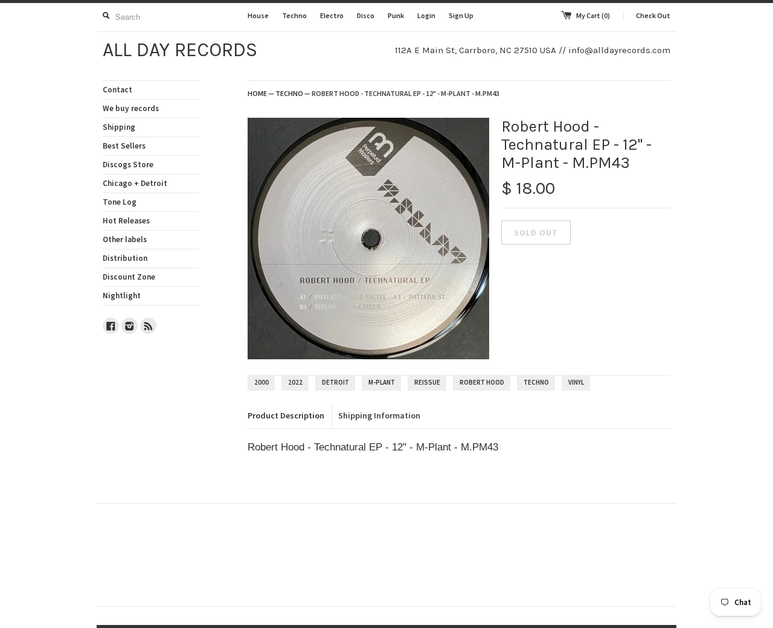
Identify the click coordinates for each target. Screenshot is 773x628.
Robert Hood (482, 382)
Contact (117, 90)
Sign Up (461, 15)
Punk (396, 15)
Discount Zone (129, 277)
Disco (365, 15)
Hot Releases (126, 221)
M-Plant (381, 382)
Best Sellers (124, 146)
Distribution (125, 258)
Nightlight (122, 295)
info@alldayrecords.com (619, 50)
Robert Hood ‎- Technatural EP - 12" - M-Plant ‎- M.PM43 (405, 93)
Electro (332, 15)
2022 (295, 382)
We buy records (131, 108)
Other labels (125, 239)
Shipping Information (379, 415)
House (258, 15)
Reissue (427, 382)
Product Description (286, 415)
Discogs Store (128, 164)
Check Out (653, 15)
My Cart (593, 15)
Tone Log (119, 202)
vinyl (576, 382)
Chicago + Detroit (135, 183)
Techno (294, 15)
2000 (261, 382)
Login (426, 15)
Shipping (119, 127)
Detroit (335, 382)
